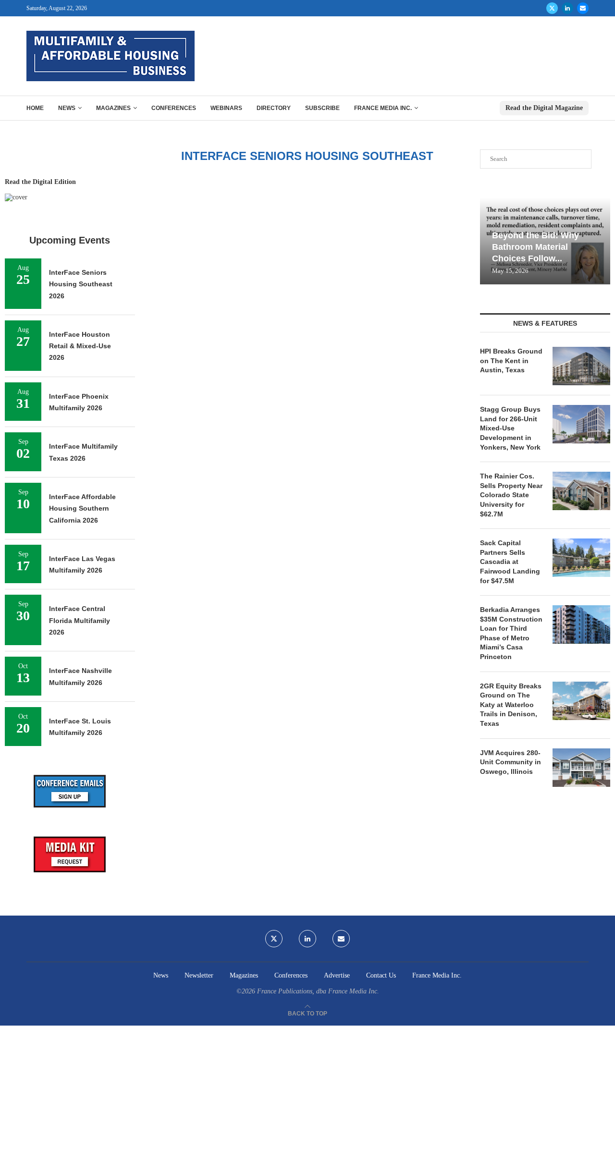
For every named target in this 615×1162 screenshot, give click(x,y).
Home (35, 108)
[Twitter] (552, 8)
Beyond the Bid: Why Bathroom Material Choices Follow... (535, 247)
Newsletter (198, 975)
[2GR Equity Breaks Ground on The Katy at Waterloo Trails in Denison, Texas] (581, 701)
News (66, 108)
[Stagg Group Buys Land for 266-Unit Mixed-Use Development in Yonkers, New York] (581, 424)
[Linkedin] (567, 8)
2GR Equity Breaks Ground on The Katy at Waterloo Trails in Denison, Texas (510, 704)
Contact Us (381, 975)
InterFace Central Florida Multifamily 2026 (79, 620)
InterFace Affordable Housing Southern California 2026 (82, 508)
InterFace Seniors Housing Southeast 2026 (80, 284)
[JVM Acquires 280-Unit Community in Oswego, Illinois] (581, 767)
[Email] (583, 8)
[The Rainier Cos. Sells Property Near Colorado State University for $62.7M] (581, 491)
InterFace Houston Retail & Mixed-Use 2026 (80, 346)
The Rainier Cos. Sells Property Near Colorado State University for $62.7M (511, 494)
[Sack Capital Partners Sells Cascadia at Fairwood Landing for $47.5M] (581, 557)
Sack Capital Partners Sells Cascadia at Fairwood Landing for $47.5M (510, 561)
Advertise (337, 975)
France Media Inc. (383, 108)
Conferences (173, 108)
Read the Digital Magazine (544, 107)
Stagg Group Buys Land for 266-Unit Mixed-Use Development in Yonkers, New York (510, 428)
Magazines (113, 108)
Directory (274, 108)
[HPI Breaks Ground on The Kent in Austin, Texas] (581, 366)
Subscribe (322, 108)
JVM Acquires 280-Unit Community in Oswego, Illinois (510, 762)
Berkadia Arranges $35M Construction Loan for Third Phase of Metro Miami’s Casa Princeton (511, 633)
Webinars (226, 108)
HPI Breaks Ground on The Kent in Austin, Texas (511, 360)
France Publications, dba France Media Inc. (318, 991)
